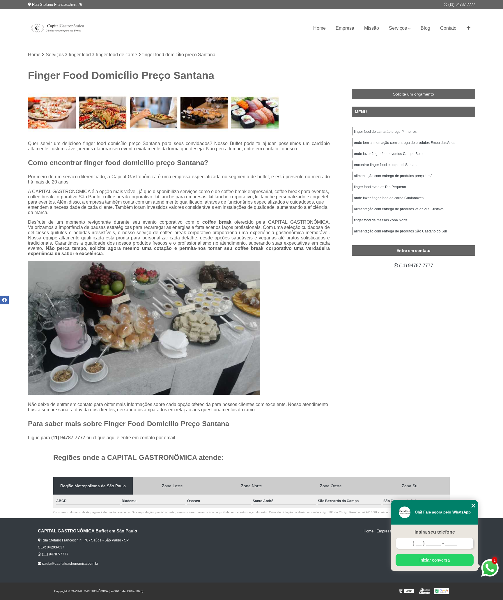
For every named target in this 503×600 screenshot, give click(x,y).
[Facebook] (4, 300)
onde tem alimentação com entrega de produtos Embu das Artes (404, 143)
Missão (371, 28)
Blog (425, 28)
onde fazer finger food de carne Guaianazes (389, 198)
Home (319, 28)
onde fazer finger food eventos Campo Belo (388, 154)
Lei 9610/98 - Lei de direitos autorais (385, 512)
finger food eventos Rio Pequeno (380, 187)
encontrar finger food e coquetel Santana (386, 165)
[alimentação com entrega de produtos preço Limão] (103, 113)
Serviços (398, 28)
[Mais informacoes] (468, 28)
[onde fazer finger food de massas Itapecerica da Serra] (153, 113)
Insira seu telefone (435, 532)
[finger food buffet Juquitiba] (52, 113)
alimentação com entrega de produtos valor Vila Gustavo (399, 209)
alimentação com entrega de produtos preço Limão (394, 176)
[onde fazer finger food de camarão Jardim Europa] (255, 113)
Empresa (345, 28)
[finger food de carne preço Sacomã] (204, 113)
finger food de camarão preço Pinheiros (385, 132)
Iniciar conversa (434, 559)
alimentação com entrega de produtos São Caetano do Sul (400, 231)
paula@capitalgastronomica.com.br (69, 564)
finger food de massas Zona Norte (381, 220)
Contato (448, 28)
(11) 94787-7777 (461, 4)
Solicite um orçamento (413, 94)
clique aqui (104, 437)
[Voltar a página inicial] (57, 28)
